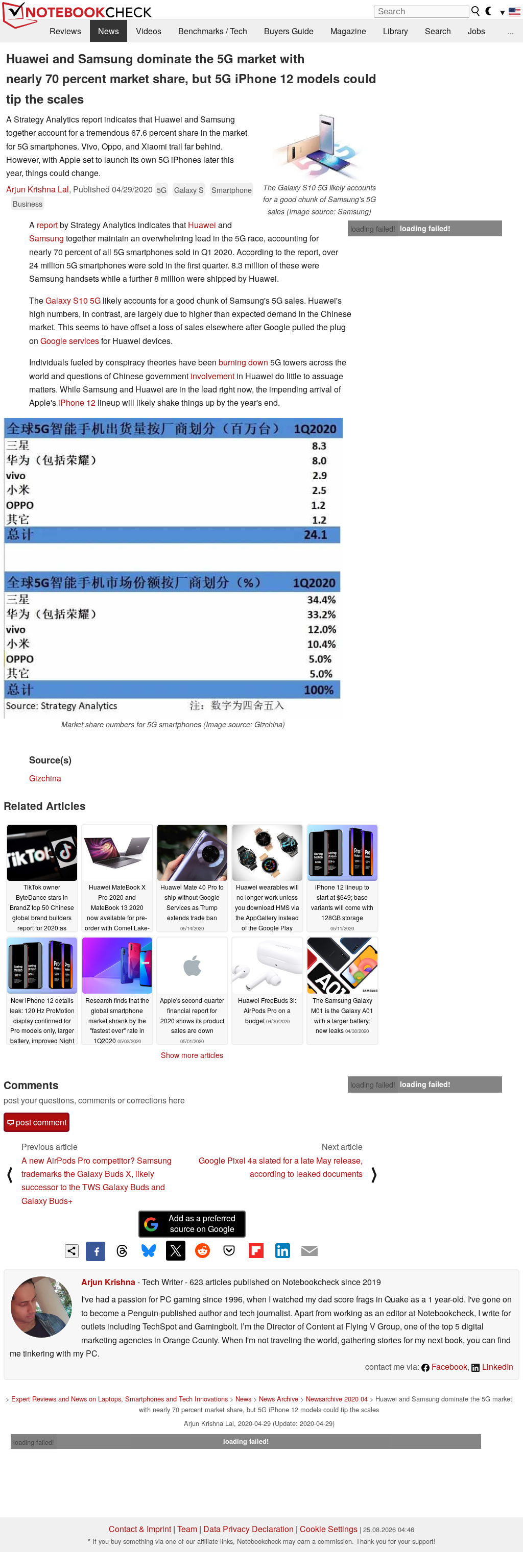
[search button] (476, 11)
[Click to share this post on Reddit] (202, 1250)
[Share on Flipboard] (256, 1250)
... (511, 31)
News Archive (278, 1398)
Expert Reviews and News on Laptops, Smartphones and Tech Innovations (119, 1398)
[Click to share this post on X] (175, 1250)
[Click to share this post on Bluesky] (148, 1251)
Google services (69, 341)
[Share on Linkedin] (282, 1250)
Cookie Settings (329, 1529)
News (108, 31)
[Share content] (72, 1251)
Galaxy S (189, 189)
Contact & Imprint (140, 1529)
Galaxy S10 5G (73, 300)
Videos (148, 31)
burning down (243, 362)
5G (162, 189)
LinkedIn (496, 1366)
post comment (40, 1122)
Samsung (46, 238)
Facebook (448, 1366)
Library (395, 31)
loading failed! (372, 229)
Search (438, 31)
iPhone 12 (77, 402)
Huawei (202, 225)
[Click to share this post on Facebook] (95, 1251)
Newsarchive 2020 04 (337, 1398)
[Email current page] (309, 1251)
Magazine (348, 31)
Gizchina (45, 778)
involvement (212, 376)
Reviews (65, 31)
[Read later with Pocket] (229, 1250)
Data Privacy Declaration (248, 1529)
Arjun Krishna (108, 1282)
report (47, 225)
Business (27, 203)
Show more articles (192, 1055)
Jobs (476, 31)
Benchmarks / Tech (212, 31)
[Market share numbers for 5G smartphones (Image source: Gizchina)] (173, 568)
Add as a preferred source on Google (202, 1223)
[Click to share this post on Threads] (122, 1251)
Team (187, 1529)
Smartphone (231, 189)
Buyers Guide (289, 31)
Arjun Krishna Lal (37, 189)
